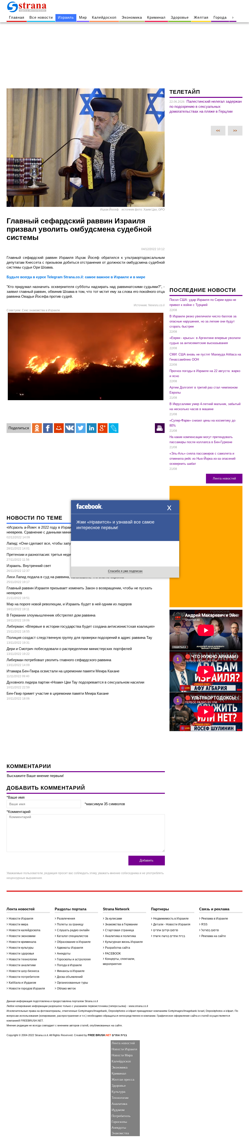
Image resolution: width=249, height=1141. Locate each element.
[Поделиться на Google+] (102, 428)
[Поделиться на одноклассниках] (37, 428)
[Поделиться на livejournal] (113, 428)
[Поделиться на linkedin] (92, 428)
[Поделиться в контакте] (70, 428)
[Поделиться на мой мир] (59, 428)
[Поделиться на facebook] (48, 428)
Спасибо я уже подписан (125, 571)
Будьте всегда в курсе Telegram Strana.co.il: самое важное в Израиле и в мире (76, 277)
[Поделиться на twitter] (81, 428)
